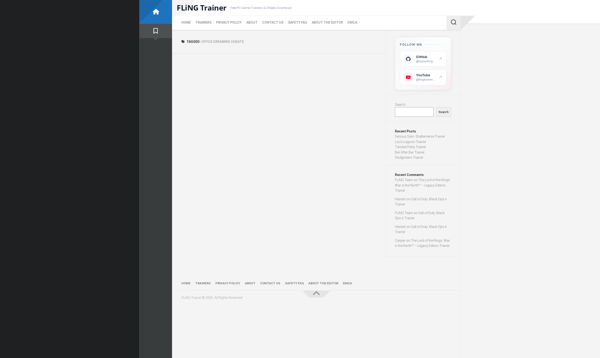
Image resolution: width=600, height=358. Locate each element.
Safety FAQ (297, 22)
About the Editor (327, 22)
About (252, 22)
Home (186, 22)
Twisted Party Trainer (410, 147)
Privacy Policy (229, 22)
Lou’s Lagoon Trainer (410, 142)
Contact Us (272, 22)
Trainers (203, 22)
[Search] (453, 22)
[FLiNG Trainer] (155, 12)
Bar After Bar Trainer (410, 152)
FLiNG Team (404, 180)
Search (400, 104)
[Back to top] (316, 294)
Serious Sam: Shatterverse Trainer (420, 136)
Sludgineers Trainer (409, 157)
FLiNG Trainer (202, 7)
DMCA (352, 22)
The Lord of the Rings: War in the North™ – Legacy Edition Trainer (422, 185)
